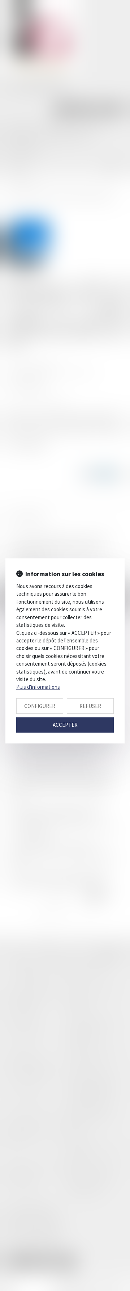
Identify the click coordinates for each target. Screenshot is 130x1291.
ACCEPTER (65, 724)
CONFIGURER (39, 706)
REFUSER (90, 706)
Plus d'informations (38, 686)
